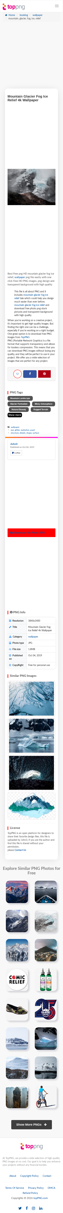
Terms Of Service (14, 1188)
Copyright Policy (29, 1176)
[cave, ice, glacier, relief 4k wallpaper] (31, 773)
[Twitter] (20, 1208)
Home (11, 15)
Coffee (17, 453)
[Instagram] (33, 1208)
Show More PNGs (29, 1124)
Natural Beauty (19, 409)
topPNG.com (40, 1198)
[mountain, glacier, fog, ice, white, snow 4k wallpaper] (31, 698)
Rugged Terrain (40, 409)
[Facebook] (30, 374)
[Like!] (17, 374)
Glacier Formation (18, 404)
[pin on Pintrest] (23, 885)
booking (23, 15)
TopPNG (25, 337)
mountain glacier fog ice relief (29, 305)
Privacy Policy (36, 1188)
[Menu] (56, 6)
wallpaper (37, 15)
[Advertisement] (31, 57)
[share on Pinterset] (44, 374)
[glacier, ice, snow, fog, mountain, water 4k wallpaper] (31, 736)
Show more (14, 415)
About (12, 1176)
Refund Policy (30, 1193)
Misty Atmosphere (43, 404)
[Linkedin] (40, 1208)
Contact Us (20, 850)
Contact (47, 1176)
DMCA (51, 1188)
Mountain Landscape (20, 398)
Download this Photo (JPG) (29, 532)
